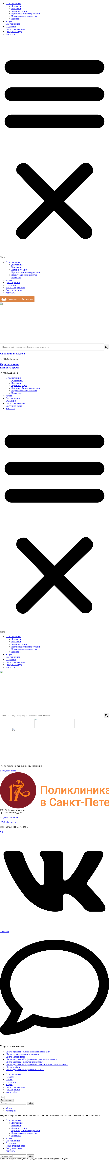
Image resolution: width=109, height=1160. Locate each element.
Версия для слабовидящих (20, 299)
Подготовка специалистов (24, 16)
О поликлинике (13, 3)
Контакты (10, 34)
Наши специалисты (15, 29)
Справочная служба (12, 353)
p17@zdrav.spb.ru (8, 822)
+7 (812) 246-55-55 (9, 817)
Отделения (11, 26)
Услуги (9, 21)
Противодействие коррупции (25, 13)
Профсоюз (16, 19)
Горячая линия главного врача (9, 366)
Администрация (19, 11)
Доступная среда (14, 31)
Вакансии (16, 8)
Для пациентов (13, 24)
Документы (17, 6)
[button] (54, 148)
